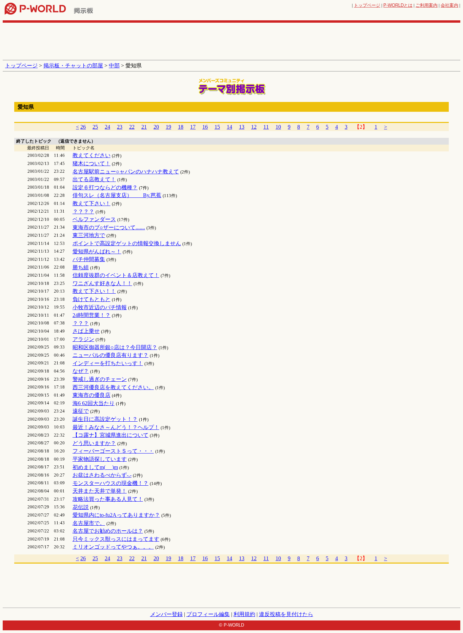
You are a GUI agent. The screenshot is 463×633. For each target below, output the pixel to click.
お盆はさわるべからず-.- (102, 475)
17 (193, 127)
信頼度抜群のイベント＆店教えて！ (116, 275)
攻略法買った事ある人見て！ (108, 499)
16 (205, 127)
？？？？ (83, 211)
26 (83, 127)
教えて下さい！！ (94, 291)
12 (254, 127)
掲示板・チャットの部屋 (73, 65)
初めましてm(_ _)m (95, 467)
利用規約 (244, 614)
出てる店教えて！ (94, 179)
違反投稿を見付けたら (286, 614)
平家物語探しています (100, 459)
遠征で (81, 411)
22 (132, 127)
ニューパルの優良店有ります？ (110, 355)
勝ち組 (81, 267)
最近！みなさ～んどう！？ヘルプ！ (116, 427)
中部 (114, 65)
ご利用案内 (427, 5)
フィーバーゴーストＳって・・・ (113, 451)
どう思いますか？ (94, 443)
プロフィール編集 (208, 614)
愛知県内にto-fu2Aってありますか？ (116, 515)
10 (278, 127)
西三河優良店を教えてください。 (113, 387)
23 (119, 127)
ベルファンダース (94, 219)
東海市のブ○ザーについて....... (109, 227)
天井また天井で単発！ (100, 491)
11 (266, 127)
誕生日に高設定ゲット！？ (105, 419)
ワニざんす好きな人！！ (102, 283)
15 (217, 127)
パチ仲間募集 (89, 259)
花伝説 (81, 507)
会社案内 (449, 5)
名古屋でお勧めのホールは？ (108, 531)
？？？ (81, 323)
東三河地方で (89, 235)
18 (180, 127)
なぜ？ (81, 371)
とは (397, 5)
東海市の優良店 (91, 395)
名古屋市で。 (89, 523)
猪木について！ (91, 163)
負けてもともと (91, 299)
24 (107, 127)
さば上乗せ (86, 331)
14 (229, 127)
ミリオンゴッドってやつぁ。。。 (113, 547)
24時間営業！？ (91, 315)
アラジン (83, 339)
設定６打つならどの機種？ (105, 187)
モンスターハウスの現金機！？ (110, 483)
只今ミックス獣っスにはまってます (116, 539)
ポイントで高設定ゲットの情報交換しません (127, 243)
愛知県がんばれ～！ (97, 251)
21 (144, 127)
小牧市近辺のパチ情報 (100, 307)
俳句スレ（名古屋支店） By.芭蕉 (117, 195)
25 (95, 127)
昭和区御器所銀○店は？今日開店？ (115, 347)
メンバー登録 (166, 614)
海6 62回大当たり (94, 403)
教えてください (91, 155)
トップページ (367, 5)
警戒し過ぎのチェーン (100, 379)
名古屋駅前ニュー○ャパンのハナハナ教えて (126, 171)
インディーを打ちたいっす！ (108, 363)
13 (241, 127)
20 (156, 127)
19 (168, 127)
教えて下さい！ (91, 203)
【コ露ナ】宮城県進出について (110, 435)
